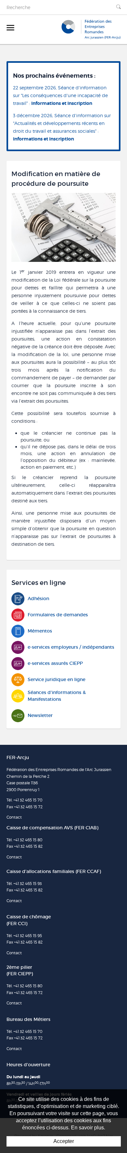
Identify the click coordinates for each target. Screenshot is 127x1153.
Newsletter (40, 715)
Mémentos (40, 631)
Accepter (63, 1141)
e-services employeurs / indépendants (71, 647)
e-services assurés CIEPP (55, 663)
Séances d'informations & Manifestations (57, 695)
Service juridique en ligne (56, 679)
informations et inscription (61, 103)
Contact (14, 817)
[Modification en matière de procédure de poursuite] (63, 227)
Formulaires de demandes (58, 615)
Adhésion (38, 598)
